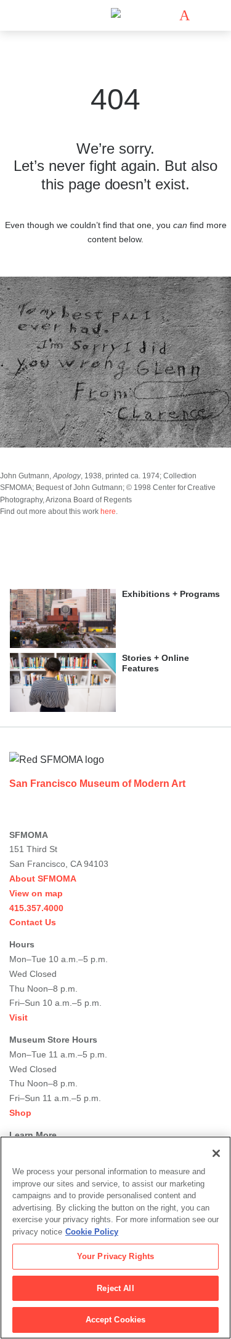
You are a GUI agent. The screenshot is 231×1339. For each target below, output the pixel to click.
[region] (115, 1237)
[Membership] (166, 15)
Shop (20, 1113)
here (108, 511)
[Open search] (202, 16)
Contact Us (32, 922)
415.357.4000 (36, 908)
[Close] (216, 1153)
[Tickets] (184, 15)
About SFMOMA (42, 878)
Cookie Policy (91, 1231)
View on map (36, 893)
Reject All (115, 1288)
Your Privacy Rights (115, 1256)
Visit (18, 1017)
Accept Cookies (116, 1319)
